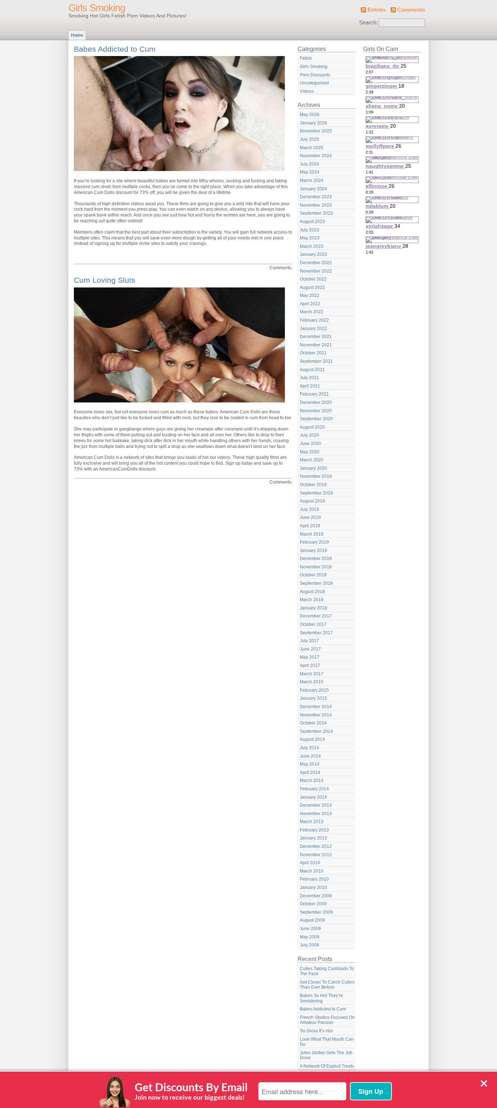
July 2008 (309, 945)
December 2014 (316, 706)
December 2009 (316, 895)
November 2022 (316, 271)
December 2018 (316, 558)
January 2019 (313, 550)
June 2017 (310, 649)
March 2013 (311, 821)
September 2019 (316, 493)
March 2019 (311, 534)
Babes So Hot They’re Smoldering (321, 998)
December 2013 (316, 805)
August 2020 (312, 427)
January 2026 (313, 123)
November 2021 (316, 345)
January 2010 (313, 887)
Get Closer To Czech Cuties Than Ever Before (327, 985)
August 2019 (312, 501)
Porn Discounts (315, 75)
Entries (376, 10)
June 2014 (310, 756)
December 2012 (316, 846)
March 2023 (311, 246)
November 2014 (316, 715)
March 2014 (311, 780)
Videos (307, 91)
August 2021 (312, 369)
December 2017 (316, 616)
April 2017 (310, 665)
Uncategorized (314, 83)
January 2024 (313, 188)
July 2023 (309, 230)
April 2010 (310, 862)
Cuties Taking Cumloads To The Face (327, 971)
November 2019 (316, 476)
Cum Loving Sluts (104, 280)
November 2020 (316, 410)
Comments (411, 10)
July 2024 (309, 164)
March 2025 (311, 147)
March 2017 (311, 673)
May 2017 (309, 657)
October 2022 (313, 279)
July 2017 (309, 640)
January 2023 (313, 254)
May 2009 (309, 937)
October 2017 (313, 624)
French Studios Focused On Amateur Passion (327, 1020)
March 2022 (311, 311)
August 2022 (312, 287)
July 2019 (309, 509)
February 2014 (314, 788)
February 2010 (314, 879)
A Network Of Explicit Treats (327, 1066)
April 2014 (310, 772)
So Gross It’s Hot (316, 1030)
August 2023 (312, 221)
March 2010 (311, 871)
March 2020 (311, 459)
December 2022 (316, 262)
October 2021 (313, 353)
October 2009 (313, 903)
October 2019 (313, 484)
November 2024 (316, 155)
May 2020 (309, 451)
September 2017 (316, 632)
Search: (368, 22)
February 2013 (314, 830)
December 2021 (316, 336)
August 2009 (312, 920)
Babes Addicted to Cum (115, 49)
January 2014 (313, 797)
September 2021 (316, 361)
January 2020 (313, 468)
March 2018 (311, 599)
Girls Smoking (96, 8)
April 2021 (310, 386)
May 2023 (309, 238)
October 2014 (313, 723)
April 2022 (310, 303)
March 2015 (311, 681)
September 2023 (316, 213)
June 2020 (310, 443)
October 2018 (313, 574)
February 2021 (314, 394)
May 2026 (309, 114)
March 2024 (311, 180)
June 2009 (310, 928)
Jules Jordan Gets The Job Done (326, 1055)
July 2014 (309, 747)
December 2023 (316, 196)
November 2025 (316, 131)
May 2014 (309, 764)
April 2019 (310, 525)
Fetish (306, 58)
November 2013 (316, 813)
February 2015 (314, 690)
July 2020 (309, 435)
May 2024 (309, 172)
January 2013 (313, 838)
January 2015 (313, 698)
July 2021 (309, 377)
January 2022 (313, 328)
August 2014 (312, 739)
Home (77, 35)
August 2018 (312, 591)
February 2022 (314, 320)
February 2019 (314, 542)
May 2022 (309, 295)
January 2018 (313, 608)
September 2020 (316, 418)
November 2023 (316, 205)
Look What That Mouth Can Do (327, 1042)
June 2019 (310, 517)
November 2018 (316, 566)
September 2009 (316, 912)
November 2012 (316, 854)
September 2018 (316, 583)
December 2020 (316, 402)
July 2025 (309, 139)
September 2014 (316, 731)
